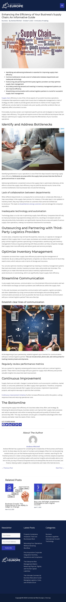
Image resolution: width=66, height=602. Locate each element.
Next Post (60, 468)
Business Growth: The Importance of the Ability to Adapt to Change (16, 505)
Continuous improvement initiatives (14, 395)
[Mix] (16, 424)
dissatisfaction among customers (30, 204)
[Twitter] (6, 424)
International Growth (53, 539)
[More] (20, 424)
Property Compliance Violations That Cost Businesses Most (31, 536)
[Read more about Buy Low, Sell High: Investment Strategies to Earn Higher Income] (47, 491)
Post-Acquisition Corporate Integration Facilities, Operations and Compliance (33, 554)
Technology (50, 541)
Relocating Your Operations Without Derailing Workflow (33, 545)
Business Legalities (52, 537)
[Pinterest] (13, 424)
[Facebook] (3, 424)
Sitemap (48, 598)
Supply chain (6, 98)
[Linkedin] (10, 424)
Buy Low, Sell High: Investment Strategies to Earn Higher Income (46, 503)
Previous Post (7, 468)
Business (5, 21)
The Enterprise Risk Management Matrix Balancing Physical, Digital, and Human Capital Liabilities (33, 566)
